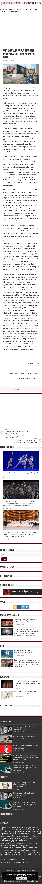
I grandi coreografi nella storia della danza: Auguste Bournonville (25, 785)
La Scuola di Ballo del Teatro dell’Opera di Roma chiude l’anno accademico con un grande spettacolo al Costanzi (19, 534)
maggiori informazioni (25, 876)
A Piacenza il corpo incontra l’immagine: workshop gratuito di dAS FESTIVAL (25, 757)
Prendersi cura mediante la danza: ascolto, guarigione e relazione (24, 768)
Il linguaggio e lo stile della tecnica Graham (24, 728)
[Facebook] (19, 607)
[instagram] (27, 607)
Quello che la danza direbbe (24, 736)
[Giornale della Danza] (21, 3)
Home (2, 9)
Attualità (9, 9)
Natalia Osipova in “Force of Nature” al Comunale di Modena (25, 440)
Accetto (21, 878)
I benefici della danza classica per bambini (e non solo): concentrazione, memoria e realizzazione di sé (16, 433)
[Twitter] (23, 607)
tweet (17, 389)
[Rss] (15, 607)
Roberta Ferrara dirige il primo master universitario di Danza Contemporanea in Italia (27, 683)
